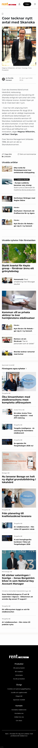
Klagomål (19, 696)
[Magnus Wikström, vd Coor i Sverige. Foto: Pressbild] (19, 46)
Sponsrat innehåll (19, 700)
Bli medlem (19, 671)
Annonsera (19, 675)
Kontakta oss (19, 713)
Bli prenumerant (19, 668)
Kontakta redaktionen (19, 710)
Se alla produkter (19, 679)
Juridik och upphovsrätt (19, 692)
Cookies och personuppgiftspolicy (19, 689)
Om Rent (19, 720)
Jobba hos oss (19, 717)
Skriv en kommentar (28, 154)
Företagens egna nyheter (13, 369)
